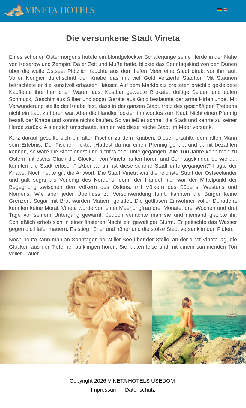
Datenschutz (140, 390)
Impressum (104, 390)
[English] (225, 9)
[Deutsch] (220, 9)
